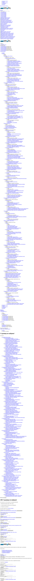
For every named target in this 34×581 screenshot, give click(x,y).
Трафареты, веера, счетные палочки (12, 99)
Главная (3, 52)
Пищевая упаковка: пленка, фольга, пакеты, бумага (15, 265)
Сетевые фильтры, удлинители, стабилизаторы (13, 408)
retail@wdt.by (4, 325)
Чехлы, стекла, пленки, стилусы (12, 185)
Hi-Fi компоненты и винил (11, 191)
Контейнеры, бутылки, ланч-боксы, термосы (14, 238)
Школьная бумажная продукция (10, 85)
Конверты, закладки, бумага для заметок (12, 342)
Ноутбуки (7, 386)
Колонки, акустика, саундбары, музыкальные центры (15, 190)
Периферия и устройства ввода (10, 142)
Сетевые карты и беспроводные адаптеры (13, 157)
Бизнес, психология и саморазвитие (11, 127)
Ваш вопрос (2, 578)
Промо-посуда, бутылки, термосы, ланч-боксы (11, 478)
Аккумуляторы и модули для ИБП (12, 162)
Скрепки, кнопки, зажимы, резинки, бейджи (14, 78)
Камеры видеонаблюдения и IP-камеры (13, 202)
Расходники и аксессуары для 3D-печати (13, 175)
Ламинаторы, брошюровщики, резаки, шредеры (13, 411)
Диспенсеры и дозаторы (11, 250)
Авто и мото (2, 30)
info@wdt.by (4, 326)
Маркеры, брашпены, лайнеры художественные (14, 106)
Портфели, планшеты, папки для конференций (14, 75)
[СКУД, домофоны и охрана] (14, 205)
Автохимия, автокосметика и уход (12, 219)
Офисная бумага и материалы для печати (12, 338)
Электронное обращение (6, 552)
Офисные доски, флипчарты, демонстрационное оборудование (17, 178)
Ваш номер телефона (3, 539)
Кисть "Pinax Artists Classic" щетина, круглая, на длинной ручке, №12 (10, 525)
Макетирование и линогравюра (12, 122)
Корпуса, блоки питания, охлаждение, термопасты (15, 141)
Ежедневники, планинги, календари (12, 64)
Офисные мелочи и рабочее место (11, 76)
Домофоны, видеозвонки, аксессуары (13, 207)
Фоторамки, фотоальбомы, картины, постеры (14, 232)
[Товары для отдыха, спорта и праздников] (16, 291)
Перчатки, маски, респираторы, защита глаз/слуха (15, 270)
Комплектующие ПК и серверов (10, 136)
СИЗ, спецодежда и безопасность (11, 267)
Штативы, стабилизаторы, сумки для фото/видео (14, 195)
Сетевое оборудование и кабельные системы (12, 152)
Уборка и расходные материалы (8, 467)
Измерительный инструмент (11, 284)
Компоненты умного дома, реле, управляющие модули (15, 210)
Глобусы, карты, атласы (11, 93)
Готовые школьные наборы (11, 94)
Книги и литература (3, 24)
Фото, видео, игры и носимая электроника (10, 427)
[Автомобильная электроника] (14, 213)
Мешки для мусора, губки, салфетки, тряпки (14, 261)
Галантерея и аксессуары (9, 240)
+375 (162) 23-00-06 (3, 47)
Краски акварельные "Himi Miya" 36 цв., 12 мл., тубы (8, 532)
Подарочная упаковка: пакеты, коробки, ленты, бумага (15, 303)
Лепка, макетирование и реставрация (11, 118)
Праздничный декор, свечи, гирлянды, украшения (15, 304)
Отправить (2, 567)
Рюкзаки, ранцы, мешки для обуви (12, 92)
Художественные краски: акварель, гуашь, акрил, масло (15, 110)
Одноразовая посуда (9, 472)
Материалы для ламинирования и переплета (14, 168)
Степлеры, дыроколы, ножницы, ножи (13, 80)
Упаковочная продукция (9, 473)
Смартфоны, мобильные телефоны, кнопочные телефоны (16, 184)
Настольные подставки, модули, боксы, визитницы (15, 81)
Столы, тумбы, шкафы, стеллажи (12, 226)
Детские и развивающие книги (10, 126)
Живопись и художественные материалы (10, 371)
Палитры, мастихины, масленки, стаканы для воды (13, 373)
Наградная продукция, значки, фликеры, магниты (13, 276)
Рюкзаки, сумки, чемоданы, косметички (13, 243)
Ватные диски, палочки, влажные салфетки (14, 251)
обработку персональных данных (11, 566)
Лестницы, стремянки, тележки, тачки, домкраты (14, 289)
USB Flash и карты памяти (10, 398)
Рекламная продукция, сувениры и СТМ (6, 35)
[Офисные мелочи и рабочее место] (16, 76)
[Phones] (0, 43)
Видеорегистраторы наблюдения (12, 203)
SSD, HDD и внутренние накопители (13, 140)
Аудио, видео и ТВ (8, 187)
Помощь (3, 305)
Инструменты (6, 481)
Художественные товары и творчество (6, 22)
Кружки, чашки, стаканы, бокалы (11, 453)
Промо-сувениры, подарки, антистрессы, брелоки (13, 273)
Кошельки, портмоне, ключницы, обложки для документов (16, 244)
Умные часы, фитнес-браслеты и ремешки (13, 196)
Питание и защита (6, 406)
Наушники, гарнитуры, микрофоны (12, 189)
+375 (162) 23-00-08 (5, 317)
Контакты (3, 4)
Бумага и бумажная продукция (10, 58)
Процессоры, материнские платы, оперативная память (15, 138)
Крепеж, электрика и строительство (11, 286)
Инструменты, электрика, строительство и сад (7, 37)
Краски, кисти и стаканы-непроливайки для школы (15, 98)
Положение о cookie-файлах (6, 551)
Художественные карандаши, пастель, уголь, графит (15, 105)
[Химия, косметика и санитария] (15, 252)
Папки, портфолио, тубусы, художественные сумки (15, 117)
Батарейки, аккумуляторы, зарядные (12, 197)
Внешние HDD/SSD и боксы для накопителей (13, 399)
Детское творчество (7, 363)
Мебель (5, 444)
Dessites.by (6, 562)
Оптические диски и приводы (12, 151)
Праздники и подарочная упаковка (9, 494)
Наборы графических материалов (12, 107)
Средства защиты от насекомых (12, 257)
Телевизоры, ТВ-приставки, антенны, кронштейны (15, 192)
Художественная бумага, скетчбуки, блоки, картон (13, 376)
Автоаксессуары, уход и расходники (11, 217)
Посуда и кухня (8, 234)
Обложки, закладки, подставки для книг (13, 89)
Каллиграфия (9, 121)
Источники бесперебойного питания (13, 161)
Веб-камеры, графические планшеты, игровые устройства (14, 396)
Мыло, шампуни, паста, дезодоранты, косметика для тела (16, 256)
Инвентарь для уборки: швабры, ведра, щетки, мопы (15, 260)
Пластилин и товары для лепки (12, 97)
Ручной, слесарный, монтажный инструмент (14, 282)
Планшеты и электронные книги (11, 420)
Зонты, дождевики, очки (11, 242)
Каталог (3, 53)
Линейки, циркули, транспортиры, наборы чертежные (15, 70)
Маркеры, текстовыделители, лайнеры (13, 69)
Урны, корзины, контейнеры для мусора (12, 470)
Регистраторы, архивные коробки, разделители (14, 74)
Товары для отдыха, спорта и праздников (6, 38)
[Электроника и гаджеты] (11, 179)
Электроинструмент (10, 283)
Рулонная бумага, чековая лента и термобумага (14, 61)
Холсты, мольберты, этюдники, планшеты (13, 116)
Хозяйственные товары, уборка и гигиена (8, 459)
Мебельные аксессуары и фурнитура (13, 228)
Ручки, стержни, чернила (11, 68)
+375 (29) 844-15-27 (3, 44)
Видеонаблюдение (8, 200)
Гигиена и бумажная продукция (10, 247)
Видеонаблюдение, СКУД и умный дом (8, 430)
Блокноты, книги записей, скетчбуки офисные (14, 63)
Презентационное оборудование (9, 416)
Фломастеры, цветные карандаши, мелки (12, 365)
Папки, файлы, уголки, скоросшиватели (13, 73)
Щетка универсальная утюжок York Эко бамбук (7, 519)
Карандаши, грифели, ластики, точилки (12, 345)
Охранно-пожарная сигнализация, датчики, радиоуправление (16, 209)
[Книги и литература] (10, 123)
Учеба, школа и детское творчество (9, 82)
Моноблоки (9, 134)
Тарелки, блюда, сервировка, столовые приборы (14, 237)
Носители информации (9, 147)
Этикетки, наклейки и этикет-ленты (12, 62)
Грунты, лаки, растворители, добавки (13, 112)
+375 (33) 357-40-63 (3, 48)
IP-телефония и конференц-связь (10, 169)
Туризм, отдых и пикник (7, 492)
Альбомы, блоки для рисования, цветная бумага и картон (16, 88)
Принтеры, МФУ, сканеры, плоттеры (13, 166)
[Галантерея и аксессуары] (13, 240)
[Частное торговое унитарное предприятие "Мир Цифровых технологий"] (5, 545)
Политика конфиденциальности (7, 550)
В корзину (2, 516)
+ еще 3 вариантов (3, 533)
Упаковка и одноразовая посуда (10, 262)
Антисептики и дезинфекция (11, 255)
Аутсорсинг (4, 3)
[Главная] (5, 42)
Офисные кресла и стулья (11, 225)
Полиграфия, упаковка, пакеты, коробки (12, 275)
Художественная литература (10, 125)
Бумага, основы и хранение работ (11, 113)
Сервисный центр (5, 2)
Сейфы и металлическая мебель (12, 227)
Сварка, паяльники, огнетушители (12, 290)
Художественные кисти (11, 111)
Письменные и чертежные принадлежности (12, 65)
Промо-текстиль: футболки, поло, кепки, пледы (13, 274)
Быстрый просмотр (19, 510)
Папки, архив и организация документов (12, 71)
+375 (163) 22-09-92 (3, 50)
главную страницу (11, 508)
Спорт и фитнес (8, 293)
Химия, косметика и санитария (10, 252)
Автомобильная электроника (10, 213)
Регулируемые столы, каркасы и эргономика (12, 447)
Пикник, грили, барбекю (11, 299)
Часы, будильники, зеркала (11, 233)
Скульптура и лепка (9, 379)
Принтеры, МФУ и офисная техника (9, 409)
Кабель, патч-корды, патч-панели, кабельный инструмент (16, 158)
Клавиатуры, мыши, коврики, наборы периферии (14, 145)
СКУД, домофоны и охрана (10, 205)
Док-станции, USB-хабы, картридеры (13, 146)
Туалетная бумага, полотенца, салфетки (13, 249)
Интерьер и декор (8, 229)
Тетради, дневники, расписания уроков (13, 87)
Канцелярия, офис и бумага (4, 19)
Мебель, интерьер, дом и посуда (5, 32)
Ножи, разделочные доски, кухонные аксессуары (14, 239)
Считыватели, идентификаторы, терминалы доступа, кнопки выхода (17, 208)
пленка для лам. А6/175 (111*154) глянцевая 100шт (8, 512)
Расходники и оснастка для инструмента (13, 285)
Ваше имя (2, 538)
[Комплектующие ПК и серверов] (15, 136)
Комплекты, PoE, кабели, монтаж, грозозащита (14, 204)
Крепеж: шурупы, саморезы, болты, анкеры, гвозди (15, 288)
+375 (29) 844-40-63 (3, 46)
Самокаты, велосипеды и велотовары (11, 491)
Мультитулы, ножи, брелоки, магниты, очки (14, 300)
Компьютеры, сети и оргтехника (5, 25)
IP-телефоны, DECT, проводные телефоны (12, 414)
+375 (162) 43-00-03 (3, 49)
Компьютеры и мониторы (9, 130)
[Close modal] (6, 537)
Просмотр (5, 516)
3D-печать (7, 172)
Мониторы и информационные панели (13, 135)
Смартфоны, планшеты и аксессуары (11, 181)
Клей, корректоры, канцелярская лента (13, 79)
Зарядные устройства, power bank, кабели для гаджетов (15, 186)
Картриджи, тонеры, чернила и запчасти (13, 167)
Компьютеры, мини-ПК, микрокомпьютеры (12, 387)
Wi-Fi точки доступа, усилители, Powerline (13, 156)
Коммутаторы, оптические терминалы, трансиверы (15, 155)
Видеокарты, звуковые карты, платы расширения (14, 139)
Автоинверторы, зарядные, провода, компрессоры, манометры (16, 216)
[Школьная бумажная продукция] (15, 85)
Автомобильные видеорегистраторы (13, 215)
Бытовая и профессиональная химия (12, 254)
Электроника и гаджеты (4, 27)
